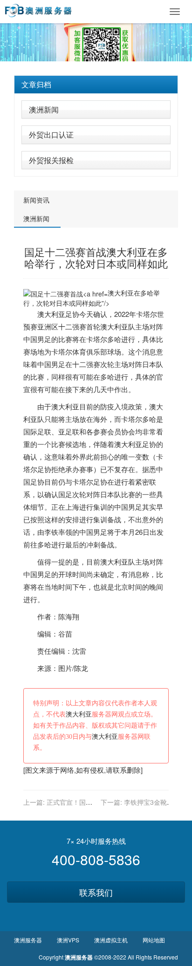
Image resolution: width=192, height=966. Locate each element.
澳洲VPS (68, 940)
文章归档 (36, 84)
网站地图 (154, 940)
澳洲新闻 (44, 109)
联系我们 (96, 892)
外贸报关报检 (51, 160)
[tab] (96, 84)
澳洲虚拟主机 (111, 940)
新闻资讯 (36, 199)
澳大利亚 (51, 314)
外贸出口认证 (51, 134)
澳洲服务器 (28, 940)
